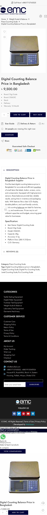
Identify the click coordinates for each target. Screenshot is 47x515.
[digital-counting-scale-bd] (23, 51)
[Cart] (45, 16)
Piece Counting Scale (9, 22)
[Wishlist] (5, 32)
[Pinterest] (24, 414)
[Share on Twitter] (13, 141)
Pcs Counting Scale (25, 272)
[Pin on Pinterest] (23, 141)
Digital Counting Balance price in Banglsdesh (23, 267)
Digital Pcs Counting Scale (29, 269)
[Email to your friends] (28, 141)
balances (21, 207)
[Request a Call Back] (43, 503)
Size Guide (9, 123)
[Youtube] (28, 414)
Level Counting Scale (9, 272)
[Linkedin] (33, 414)
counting (37, 187)
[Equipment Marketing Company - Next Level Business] (13, 11)
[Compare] (5, 37)
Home (3, 19)
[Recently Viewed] (43, 510)
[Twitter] (19, 414)
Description (12, 170)
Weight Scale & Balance (18, 19)
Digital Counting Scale (10, 269)
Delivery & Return (27, 123)
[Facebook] (14, 414)
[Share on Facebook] (18, 141)
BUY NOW (37, 115)
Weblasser (30, 424)
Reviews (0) (12, 251)
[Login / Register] (40, 16)
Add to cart (20, 115)
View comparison (13, 451)
